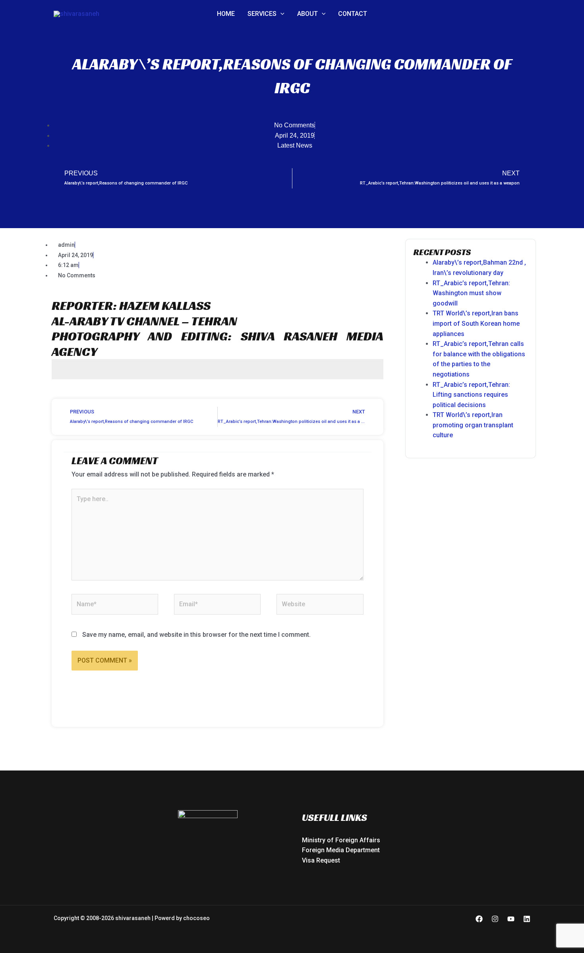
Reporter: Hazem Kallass (131, 305)
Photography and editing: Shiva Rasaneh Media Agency (217, 343)
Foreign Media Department (341, 850)
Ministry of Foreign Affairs (341, 840)
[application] (280, 14)
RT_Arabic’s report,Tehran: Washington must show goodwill (471, 293)
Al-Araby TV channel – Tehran (144, 321)
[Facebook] (479, 918)
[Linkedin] (526, 918)
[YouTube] (510, 918)
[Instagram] (495, 918)
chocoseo (196, 918)
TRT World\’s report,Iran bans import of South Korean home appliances (476, 323)
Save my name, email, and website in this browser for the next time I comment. (196, 634)
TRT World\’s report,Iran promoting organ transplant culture (473, 425)
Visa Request (321, 860)
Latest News (294, 145)
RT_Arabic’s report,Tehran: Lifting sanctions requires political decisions (471, 395)
